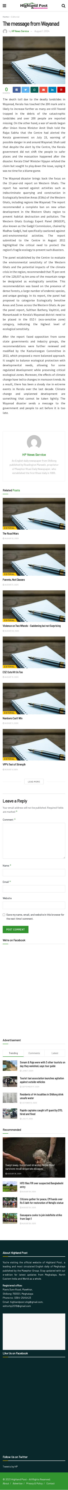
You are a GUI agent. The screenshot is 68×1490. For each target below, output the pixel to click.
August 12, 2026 (11, 677)
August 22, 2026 (11, 538)
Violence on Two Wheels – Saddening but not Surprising (32, 625)
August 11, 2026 (11, 723)
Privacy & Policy (34, 1483)
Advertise (17, 1483)
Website (7, 898)
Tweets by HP (10, 1466)
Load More (34, 781)
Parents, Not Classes (14, 579)
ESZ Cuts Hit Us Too (13, 672)
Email (7, 882)
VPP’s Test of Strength (14, 764)
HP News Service (20, 31)
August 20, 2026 (11, 631)
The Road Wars (11, 533)
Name (7, 865)
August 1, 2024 (41, 31)
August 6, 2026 (11, 769)
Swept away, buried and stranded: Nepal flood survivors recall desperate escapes (30, 1166)
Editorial (15, 16)
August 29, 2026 (14, 1173)
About (6, 1483)
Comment (9, 819)
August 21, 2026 (11, 585)
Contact (50, 1483)
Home (6, 16)
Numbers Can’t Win (12, 718)
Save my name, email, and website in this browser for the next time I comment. (35, 916)
